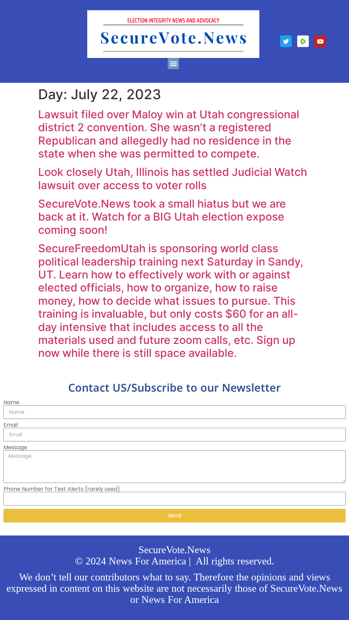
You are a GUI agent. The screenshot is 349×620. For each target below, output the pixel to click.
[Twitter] (286, 41)
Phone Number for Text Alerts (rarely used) (61, 489)
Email (10, 425)
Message (15, 447)
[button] (173, 63)
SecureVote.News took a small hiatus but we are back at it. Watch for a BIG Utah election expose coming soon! (162, 217)
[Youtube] (320, 41)
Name (11, 402)
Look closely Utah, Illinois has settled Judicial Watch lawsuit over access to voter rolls (172, 178)
